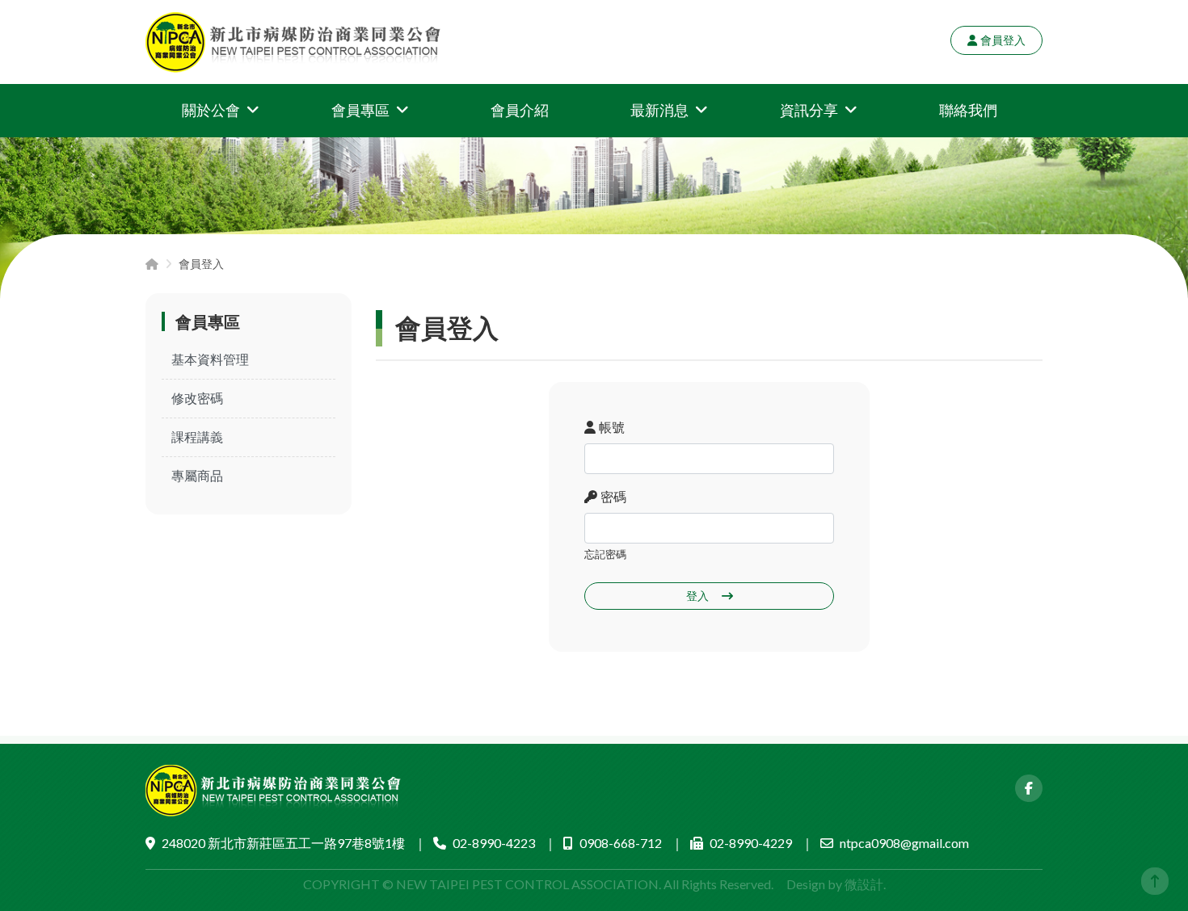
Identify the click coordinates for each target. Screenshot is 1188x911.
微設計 (864, 884)
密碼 (613, 496)
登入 (697, 595)
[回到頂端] (1155, 881)
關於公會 (211, 110)
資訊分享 (809, 110)
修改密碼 (197, 397)
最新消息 (659, 110)
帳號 (612, 427)
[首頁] (151, 264)
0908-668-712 (620, 842)
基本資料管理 (210, 359)
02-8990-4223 (494, 842)
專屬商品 (197, 475)
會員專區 (360, 110)
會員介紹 (520, 110)
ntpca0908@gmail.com (904, 842)
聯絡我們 (968, 110)
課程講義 (197, 436)
